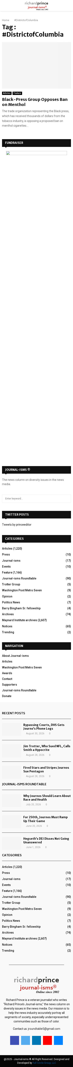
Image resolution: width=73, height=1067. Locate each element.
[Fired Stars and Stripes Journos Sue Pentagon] (11, 772)
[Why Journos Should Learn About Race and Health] (11, 800)
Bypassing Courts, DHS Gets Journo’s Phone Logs (43, 726)
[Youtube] (47, 1040)
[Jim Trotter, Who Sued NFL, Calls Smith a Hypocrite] (11, 750)
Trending (8, 632)
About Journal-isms (15, 655)
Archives (8, 614)
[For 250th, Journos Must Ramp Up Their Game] (11, 821)
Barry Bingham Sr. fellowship (21, 608)
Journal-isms (11, 560)
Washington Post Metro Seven (22, 590)
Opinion (7, 596)
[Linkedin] (36, 1040)
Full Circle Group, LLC (44, 1062)
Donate (6, 696)
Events (6, 566)
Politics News (11, 602)
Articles (7, 93)
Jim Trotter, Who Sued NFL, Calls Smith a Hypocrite (46, 748)
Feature (17, 93)
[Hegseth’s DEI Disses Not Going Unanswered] (11, 843)
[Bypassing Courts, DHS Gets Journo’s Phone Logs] (11, 729)
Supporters (9, 684)
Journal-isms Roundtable (19, 578)
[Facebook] (14, 1040)
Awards (7, 673)
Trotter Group (11, 584)
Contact (7, 679)
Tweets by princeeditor (16, 524)
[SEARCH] (67, 499)
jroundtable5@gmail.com (44, 1028)
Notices (7, 626)
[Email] (58, 1040)
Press (6, 554)
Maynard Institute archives (19, 620)
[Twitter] (25, 1040)
